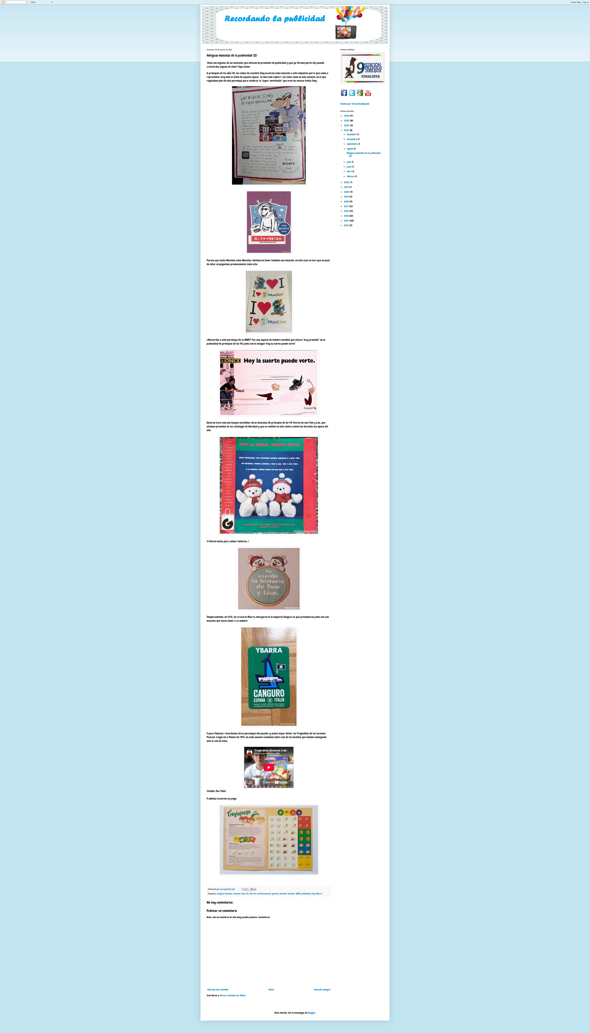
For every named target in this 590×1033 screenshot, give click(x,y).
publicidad (305, 893)
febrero (351, 176)
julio (349, 162)
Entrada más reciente (217, 989)
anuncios (237, 893)
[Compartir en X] (249, 889)
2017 (346, 206)
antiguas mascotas (224, 893)
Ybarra (319, 893)
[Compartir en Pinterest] (254, 889)
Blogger (311, 1012)
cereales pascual (264, 893)
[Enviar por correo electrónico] (243, 889)
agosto (350, 148)
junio (349, 166)
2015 (346, 215)
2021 (346, 187)
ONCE (298, 893)
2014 (346, 220)
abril (349, 171)
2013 (346, 225)
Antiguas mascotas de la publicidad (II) (363, 154)
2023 (347, 130)
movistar (291, 893)
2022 (347, 182)
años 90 (252, 893)
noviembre (352, 139)
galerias (275, 893)
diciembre (352, 134)
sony (313, 893)
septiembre (352, 144)
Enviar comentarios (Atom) (233, 995)
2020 (347, 192)
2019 (346, 196)
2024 (347, 125)
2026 (347, 115)
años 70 (245, 893)
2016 (346, 211)
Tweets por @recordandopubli (354, 103)
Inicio (271, 989)
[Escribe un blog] (246, 889)
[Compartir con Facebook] (252, 889)
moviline (283, 893)
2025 (347, 120)
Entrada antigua (322, 989)
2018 (346, 201)
